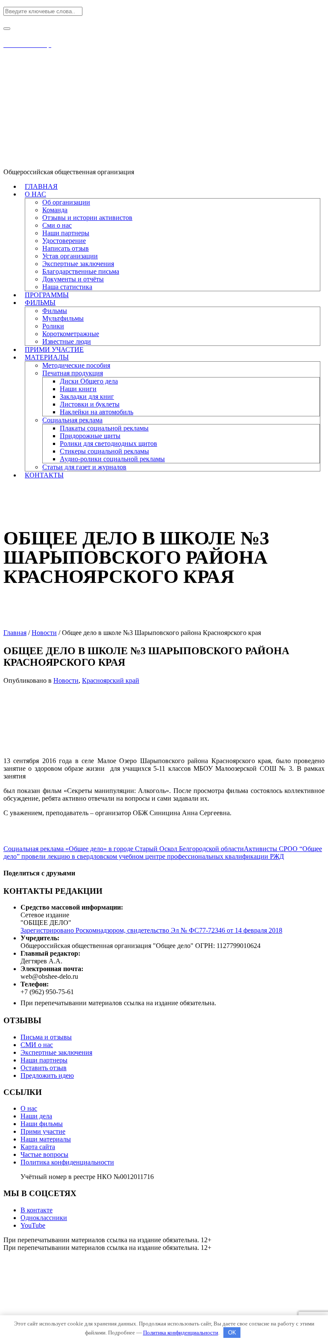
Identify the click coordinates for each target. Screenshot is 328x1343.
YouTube (32, 1225)
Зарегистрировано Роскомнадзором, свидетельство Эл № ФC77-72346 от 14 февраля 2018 (151, 930)
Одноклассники (43, 1217)
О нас (28, 1108)
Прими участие (42, 1131)
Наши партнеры (43, 1060)
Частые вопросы (44, 1154)
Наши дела (36, 1116)
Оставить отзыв (43, 1067)
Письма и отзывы (46, 1037)
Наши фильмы (41, 1123)
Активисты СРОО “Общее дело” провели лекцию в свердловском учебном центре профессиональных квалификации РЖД (162, 852)
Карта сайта (37, 1146)
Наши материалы (45, 1139)
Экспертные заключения (56, 1052)
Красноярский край (110, 680)
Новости (44, 632)
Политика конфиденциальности (67, 1162)
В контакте (36, 1210)
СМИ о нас (36, 1044)
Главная (14, 632)
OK (232, 1332)
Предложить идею (47, 1075)
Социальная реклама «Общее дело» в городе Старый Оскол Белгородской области (123, 848)
